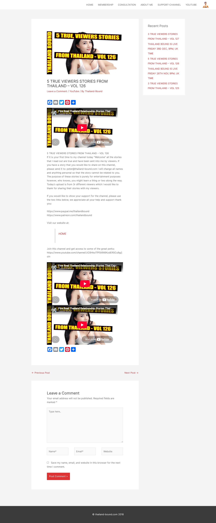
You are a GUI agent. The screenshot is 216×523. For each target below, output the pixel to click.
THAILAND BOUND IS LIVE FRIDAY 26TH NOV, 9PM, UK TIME (163, 73)
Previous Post (41, 372)
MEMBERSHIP (105, 4)
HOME (89, 4)
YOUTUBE (191, 4)
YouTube (74, 91)
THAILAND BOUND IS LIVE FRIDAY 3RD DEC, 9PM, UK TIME (163, 49)
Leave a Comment (57, 91)
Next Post (131, 372)
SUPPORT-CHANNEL (169, 4)
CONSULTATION (127, 4)
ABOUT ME (147, 4)
